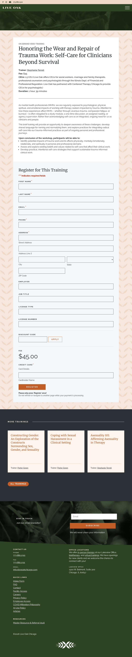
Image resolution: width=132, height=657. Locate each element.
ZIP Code (23, 276)
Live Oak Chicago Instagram (6, 2)
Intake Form (18, 581)
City (20, 264)
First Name (25, 181)
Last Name (25, 194)
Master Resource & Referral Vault (29, 623)
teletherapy (74, 555)
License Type (26, 307)
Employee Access (21, 601)
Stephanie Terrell (35, 70)
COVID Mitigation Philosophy (26, 604)
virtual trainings (92, 555)
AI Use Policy (19, 608)
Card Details (24, 369)
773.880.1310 (18, 2)
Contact (17, 588)
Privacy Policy (20, 598)
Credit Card (26, 364)
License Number (28, 319)
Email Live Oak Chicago (10, 2)
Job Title (24, 294)
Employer (24, 282)
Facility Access (20, 591)
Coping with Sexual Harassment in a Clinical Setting (63, 439)
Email (22, 207)
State (69, 265)
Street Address (25, 243)
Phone (23, 219)
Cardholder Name (27, 380)
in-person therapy (86, 552)
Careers (17, 594)
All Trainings (18, 484)
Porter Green (23, 468)
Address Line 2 (25, 254)
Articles (16, 611)
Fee (20, 351)
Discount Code (27, 335)
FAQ (15, 584)
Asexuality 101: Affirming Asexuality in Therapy (104, 439)
